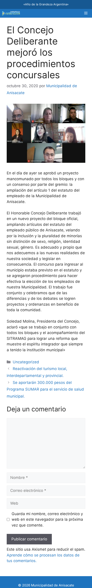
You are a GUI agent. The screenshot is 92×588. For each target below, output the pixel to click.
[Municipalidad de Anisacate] (11, 13)
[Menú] (86, 13)
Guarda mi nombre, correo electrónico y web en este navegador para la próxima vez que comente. (47, 519)
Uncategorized (26, 362)
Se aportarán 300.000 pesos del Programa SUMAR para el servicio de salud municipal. (45, 389)
